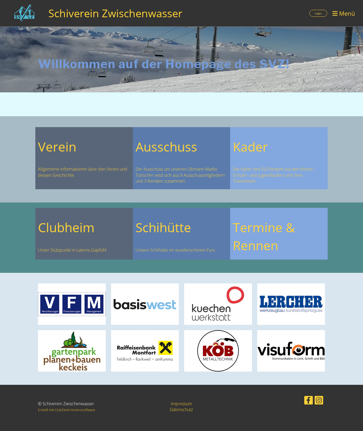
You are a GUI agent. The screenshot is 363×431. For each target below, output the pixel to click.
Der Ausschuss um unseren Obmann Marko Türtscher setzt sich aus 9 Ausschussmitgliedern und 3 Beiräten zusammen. (180, 175)
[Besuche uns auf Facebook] (308, 401)
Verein (57, 146)
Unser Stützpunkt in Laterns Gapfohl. (72, 250)
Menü (346, 13)
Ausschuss (166, 146)
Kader (250, 146)
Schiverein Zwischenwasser (115, 13)
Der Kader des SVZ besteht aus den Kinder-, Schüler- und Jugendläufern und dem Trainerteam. (274, 175)
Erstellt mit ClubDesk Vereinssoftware (66, 409)
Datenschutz (181, 409)
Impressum (181, 404)
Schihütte (163, 227)
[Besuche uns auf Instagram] (319, 401)
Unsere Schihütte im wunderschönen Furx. (176, 250)
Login (318, 13)
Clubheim (66, 227)
